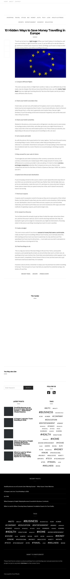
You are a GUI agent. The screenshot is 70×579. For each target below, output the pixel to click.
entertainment (47, 423)
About (11, 1)
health (46, 434)
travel (52, 462)
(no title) (6, 496)
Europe (35, 273)
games (52, 431)
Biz (28, 17)
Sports (21, 22)
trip (60, 462)
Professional (56, 453)
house (61, 443)
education (51, 420)
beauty (55, 408)
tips (43, 462)
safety (61, 455)
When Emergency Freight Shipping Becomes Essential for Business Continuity (23, 443)
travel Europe (44, 273)
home (55, 438)
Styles (23, 17)
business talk (59, 412)
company (58, 416)
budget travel (26, 273)
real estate (52, 455)
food (58, 428)
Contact (18, 1)
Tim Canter (35, 296)
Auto (39, 17)
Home (6, 1)
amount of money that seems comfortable (51, 232)
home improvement (46, 443)
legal (55, 446)
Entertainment (30, 22)
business (46, 412)
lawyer (47, 446)
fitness (52, 428)
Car (41, 416)
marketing (49, 449)
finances (59, 426)
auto (48, 408)
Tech (43, 17)
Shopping (10, 17)
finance (51, 426)
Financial (45, 428)
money (59, 449)
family (60, 423)
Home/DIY (40, 22)
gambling (44, 431)
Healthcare (58, 435)
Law (41, 446)
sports (41, 458)
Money (33, 17)
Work (58, 466)
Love (48, 17)
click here (24, 563)
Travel (17, 17)
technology (60, 458)
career (48, 416)
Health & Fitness (57, 17)
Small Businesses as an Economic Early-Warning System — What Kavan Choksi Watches (23, 410)
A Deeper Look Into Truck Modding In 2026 (23, 419)
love (41, 449)
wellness (48, 465)
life (61, 446)
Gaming (59, 431)
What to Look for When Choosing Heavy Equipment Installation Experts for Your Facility (22, 454)
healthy (46, 439)
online (45, 453)
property (42, 455)
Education (49, 22)
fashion (43, 426)
